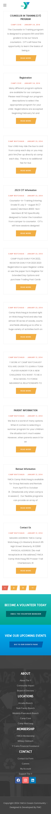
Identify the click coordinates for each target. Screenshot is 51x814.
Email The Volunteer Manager (26, 614)
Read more (26, 58)
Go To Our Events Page (26, 644)
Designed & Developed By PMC (25, 807)
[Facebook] (18, 780)
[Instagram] (25, 780)
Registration (25, 78)
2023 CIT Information (25, 190)
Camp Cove (16, 25)
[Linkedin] (32, 780)
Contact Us (25, 528)
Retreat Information (25, 469)
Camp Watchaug (16, 141)
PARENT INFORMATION (25, 411)
